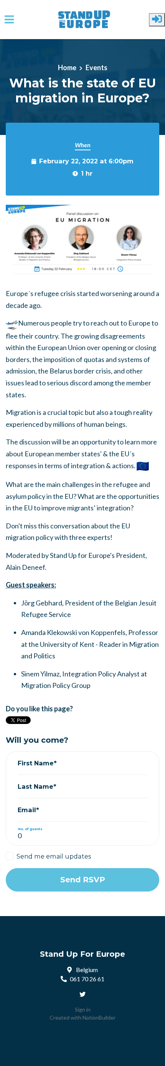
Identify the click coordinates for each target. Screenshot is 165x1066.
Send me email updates (53, 856)
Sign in (83, 1009)
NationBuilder (99, 1017)
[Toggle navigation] (9, 19)
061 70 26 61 (87, 978)
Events (96, 67)
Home (67, 67)
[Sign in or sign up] (157, 19)
